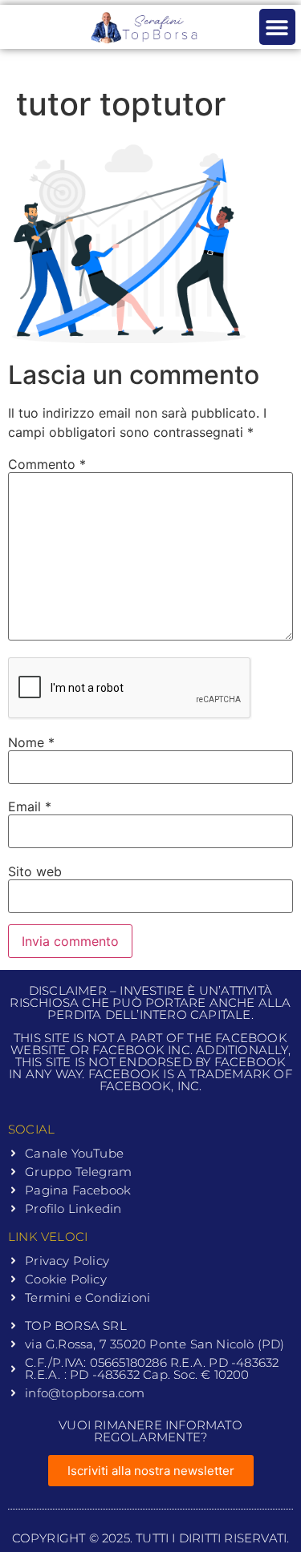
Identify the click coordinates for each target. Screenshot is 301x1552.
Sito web (35, 871)
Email (29, 806)
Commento (47, 464)
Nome (31, 742)
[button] (277, 27)
